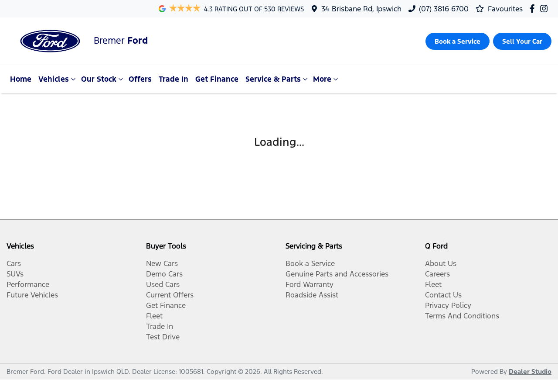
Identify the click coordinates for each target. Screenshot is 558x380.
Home (20, 79)
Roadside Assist (312, 295)
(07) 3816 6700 (444, 9)
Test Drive (163, 337)
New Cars (162, 263)
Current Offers (170, 295)
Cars (14, 263)
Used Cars (163, 284)
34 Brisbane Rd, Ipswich (361, 9)
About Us (440, 263)
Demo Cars (164, 274)
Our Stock (98, 79)
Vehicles (53, 79)
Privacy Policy (448, 305)
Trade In (173, 79)
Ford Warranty (309, 284)
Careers (437, 274)
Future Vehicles (32, 295)
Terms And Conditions (462, 316)
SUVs (15, 274)
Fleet (154, 316)
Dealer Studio (530, 371)
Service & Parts (273, 79)
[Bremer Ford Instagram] (545, 8)
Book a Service (310, 263)
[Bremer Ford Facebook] (534, 8)
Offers (140, 79)
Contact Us (443, 295)
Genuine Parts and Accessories (337, 274)
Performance (28, 284)
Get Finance (216, 79)
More (322, 79)
